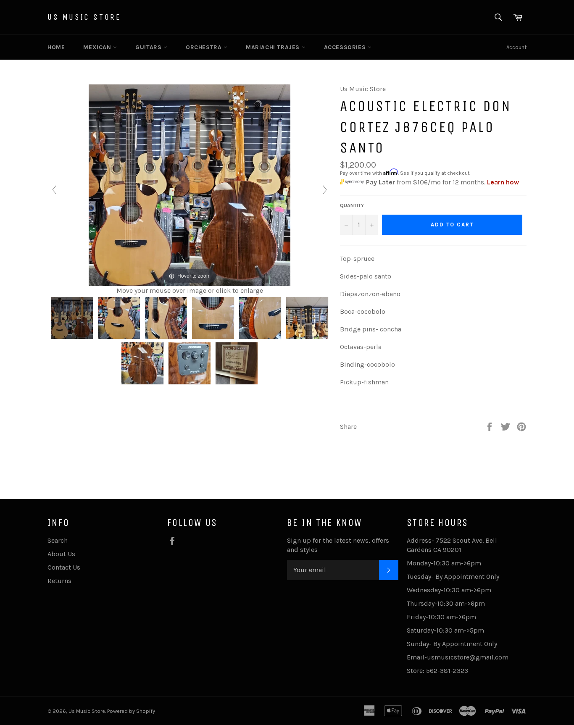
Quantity (352, 205)
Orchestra (205, 47)
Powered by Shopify (131, 711)
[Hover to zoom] (189, 185)
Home (56, 47)
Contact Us (63, 567)
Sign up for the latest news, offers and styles (338, 545)
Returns (59, 581)
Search (57, 540)
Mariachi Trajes (274, 47)
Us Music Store (84, 17)
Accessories (346, 47)
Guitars (149, 47)
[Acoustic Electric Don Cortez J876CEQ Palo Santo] (72, 318)
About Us (61, 554)
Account (516, 47)
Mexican (98, 47)
